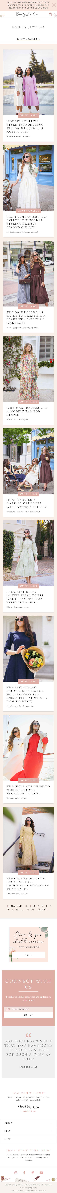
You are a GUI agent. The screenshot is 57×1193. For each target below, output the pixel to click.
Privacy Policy (17, 1190)
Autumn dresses (17, 2)
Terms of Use (31, 1190)
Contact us (28, 1111)
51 (28, 909)
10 (17, 909)
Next (42, 909)
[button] (3, 14)
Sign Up (28, 1015)
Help (7, 1131)
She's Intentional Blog (28, 1150)
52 (33, 909)
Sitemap (42, 1190)
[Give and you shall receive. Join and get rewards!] (28, 944)
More (8, 1139)
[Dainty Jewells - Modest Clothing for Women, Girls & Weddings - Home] (27, 14)
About (8, 1123)
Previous (15, 906)
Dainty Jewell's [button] (27, 39)
